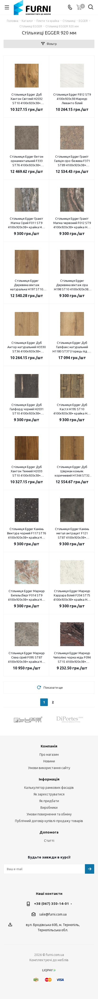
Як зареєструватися (49, 794)
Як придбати (49, 801)
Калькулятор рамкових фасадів (49, 787)
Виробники (49, 807)
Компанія (49, 746)
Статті (49, 841)
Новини (49, 761)
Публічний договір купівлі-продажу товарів (49, 821)
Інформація (49, 779)
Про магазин (49, 754)
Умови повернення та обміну (49, 814)
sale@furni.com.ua (53, 914)
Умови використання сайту (49, 768)
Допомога (49, 832)
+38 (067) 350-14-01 (51, 904)
